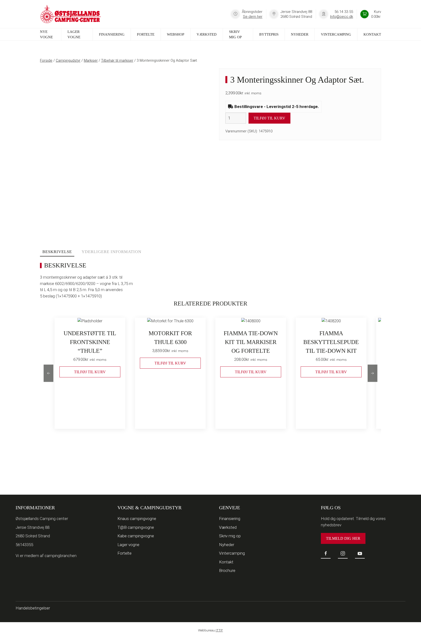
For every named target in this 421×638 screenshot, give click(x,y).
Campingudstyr (68, 60)
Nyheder (299, 34)
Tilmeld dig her (343, 538)
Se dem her (252, 16)
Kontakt (372, 34)
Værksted (207, 34)
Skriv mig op (235, 34)
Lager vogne (73, 34)
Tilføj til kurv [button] (90, 372)
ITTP (219, 630)
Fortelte (145, 34)
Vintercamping (336, 34)
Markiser (91, 60)
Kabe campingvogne (135, 535)
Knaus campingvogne (136, 518)
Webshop (175, 34)
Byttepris (268, 34)
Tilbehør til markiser (117, 60)
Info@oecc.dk (341, 16)
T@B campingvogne (135, 527)
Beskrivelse (57, 251)
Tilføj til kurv (269, 118)
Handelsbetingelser (33, 608)
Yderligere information (111, 251)
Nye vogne (46, 34)
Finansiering (111, 34)
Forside (46, 60)
